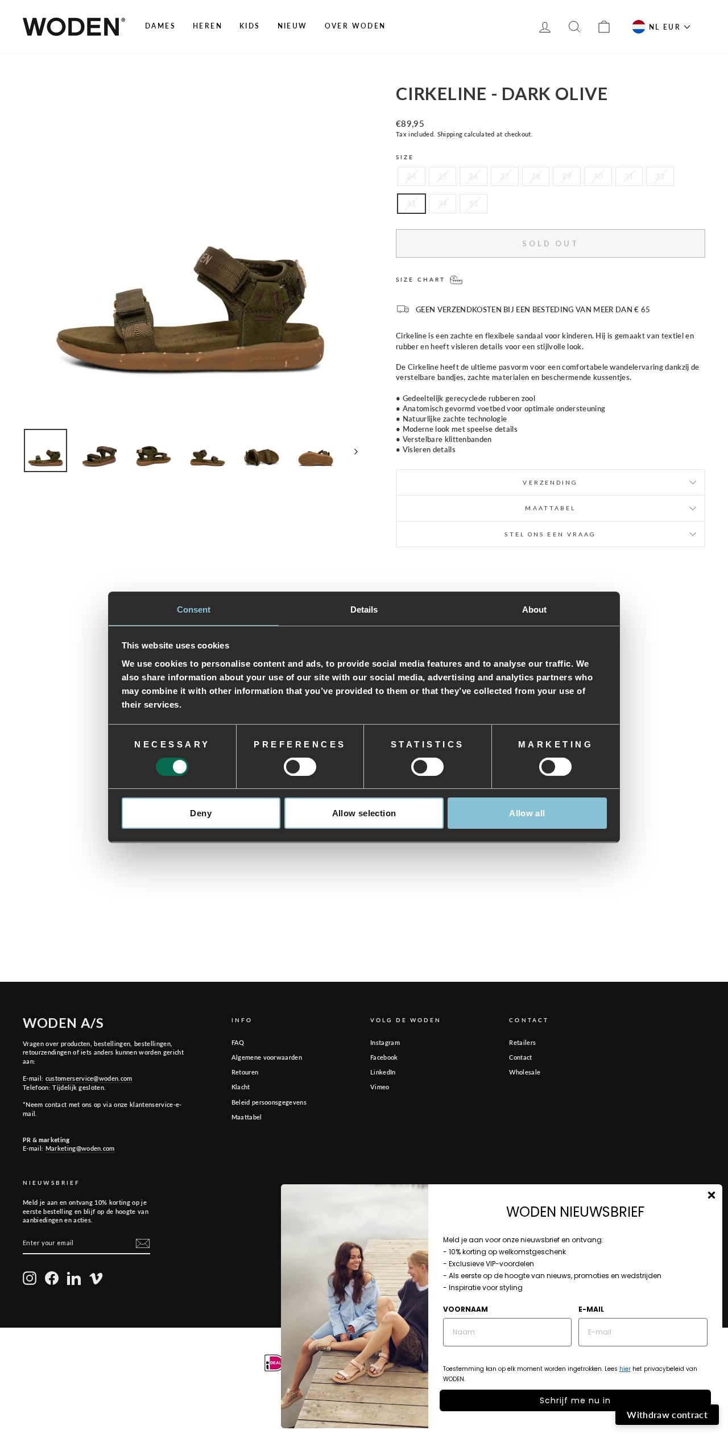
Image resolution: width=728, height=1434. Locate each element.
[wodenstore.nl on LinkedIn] (74, 1278)
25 (443, 176)
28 (536, 176)
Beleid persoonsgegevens (269, 1102)
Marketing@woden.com (80, 1148)
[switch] (300, 767)
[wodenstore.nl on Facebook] (52, 1278)
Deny (201, 813)
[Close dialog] (711, 1195)
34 (443, 203)
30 (598, 176)
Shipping (450, 134)
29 (567, 176)
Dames (160, 26)
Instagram (385, 1042)
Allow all (527, 813)
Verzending (550, 482)
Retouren (245, 1072)
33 (411, 203)
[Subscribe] (142, 1243)
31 (629, 176)
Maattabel (246, 1117)
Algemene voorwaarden (267, 1057)
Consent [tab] (194, 609)
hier (625, 1369)
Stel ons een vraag (550, 534)
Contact (520, 1057)
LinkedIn (383, 1072)
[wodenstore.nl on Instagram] (29, 1278)
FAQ (238, 1042)
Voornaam (465, 1309)
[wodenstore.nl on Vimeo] (96, 1278)
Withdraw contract (667, 1414)
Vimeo (380, 1086)
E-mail (591, 1309)
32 (660, 176)
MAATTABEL (550, 508)
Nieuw (293, 26)
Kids (249, 26)
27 (505, 176)
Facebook (384, 1057)
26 (473, 176)
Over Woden (355, 26)
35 (473, 203)
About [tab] (534, 609)
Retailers (522, 1042)
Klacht (240, 1086)
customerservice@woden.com (89, 1078)
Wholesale (524, 1072)
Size (405, 157)
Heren (207, 26)
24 (411, 176)
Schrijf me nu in (575, 1400)
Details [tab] (364, 609)
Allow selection (364, 813)
